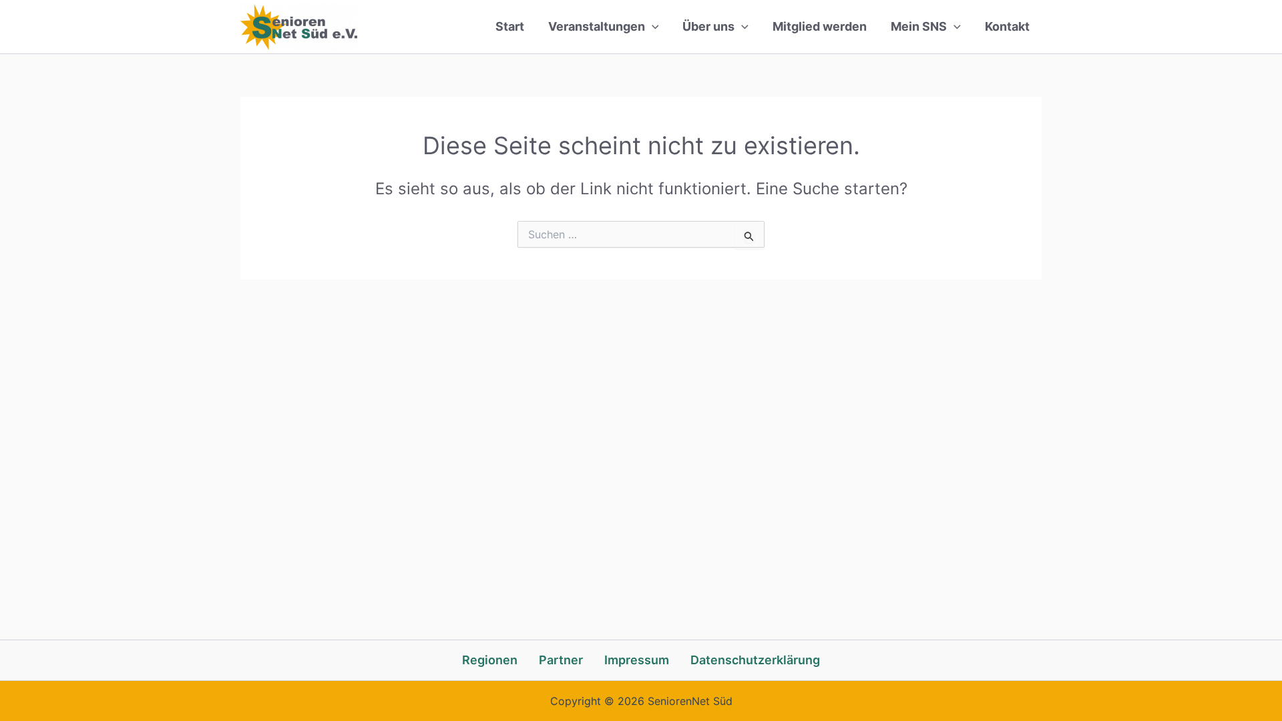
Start (509, 26)
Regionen (489, 660)
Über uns (708, 26)
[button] (652, 26)
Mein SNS (919, 26)
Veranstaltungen (596, 26)
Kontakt (1007, 26)
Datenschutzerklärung (755, 660)
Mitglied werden (820, 26)
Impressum (636, 660)
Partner (561, 660)
